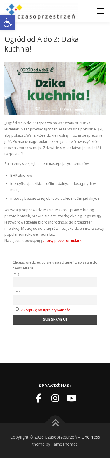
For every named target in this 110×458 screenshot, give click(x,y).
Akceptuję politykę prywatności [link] (46, 309)
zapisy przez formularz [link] (62, 240)
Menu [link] (100, 11)
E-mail (17, 292)
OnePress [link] (91, 437)
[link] (7, 22)
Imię (16, 274)
